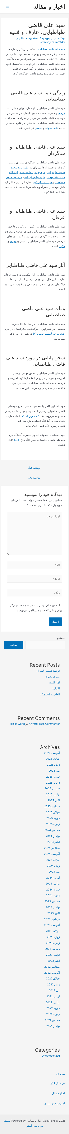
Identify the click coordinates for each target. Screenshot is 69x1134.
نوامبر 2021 (53, 1026)
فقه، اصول (52, 127)
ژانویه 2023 (53, 943)
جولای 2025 (53, 812)
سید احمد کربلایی (43, 182)
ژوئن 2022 (53, 984)
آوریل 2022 (53, 996)
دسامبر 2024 (52, 830)
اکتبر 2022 (54, 960)
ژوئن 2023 (53, 937)
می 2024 (54, 871)
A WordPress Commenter (44, 723)
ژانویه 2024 (53, 895)
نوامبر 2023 (53, 907)
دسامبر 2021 (52, 1020)
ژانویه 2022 (53, 1014)
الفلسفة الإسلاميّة (50, 694)
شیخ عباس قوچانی (34, 177)
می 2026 (54, 770)
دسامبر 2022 (52, 948)
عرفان (61, 113)
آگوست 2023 (52, 925)
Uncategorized (30, 38)
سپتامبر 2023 (52, 919)
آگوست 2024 (52, 853)
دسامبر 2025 (52, 788)
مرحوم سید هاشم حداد (32, 172)
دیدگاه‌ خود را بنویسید (53, 38)
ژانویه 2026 (53, 782)
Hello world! (17, 723)
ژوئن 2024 (53, 865)
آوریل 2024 (53, 877)
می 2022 (54, 990)
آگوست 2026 (52, 752)
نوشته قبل (34, 467)
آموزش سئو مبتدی (54, 1103)
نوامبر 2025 (53, 794)
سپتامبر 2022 (52, 966)
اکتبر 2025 (54, 800)
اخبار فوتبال (58, 1093)
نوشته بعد (34, 477)
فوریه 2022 (53, 1008)
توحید (13, 241)
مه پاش (60, 1073)
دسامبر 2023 (52, 901)
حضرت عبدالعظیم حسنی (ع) (49, 333)
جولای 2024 (53, 859)
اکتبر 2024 (53, 841)
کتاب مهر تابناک (31, 416)
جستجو (61, 637)
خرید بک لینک (57, 1083)
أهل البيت (54, 682)
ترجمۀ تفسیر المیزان (48, 670)
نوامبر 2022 (53, 954)
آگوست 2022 (52, 972)
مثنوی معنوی (52, 676)
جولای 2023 (53, 931)
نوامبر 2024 (53, 836)
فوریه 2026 (53, 776)
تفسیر (39, 127)
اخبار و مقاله (49, 6)
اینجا (16, 439)
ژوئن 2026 (53, 764)
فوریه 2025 (53, 818)
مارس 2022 (53, 1002)
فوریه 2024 (53, 889)
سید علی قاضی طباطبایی (50, 49)
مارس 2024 (53, 883)
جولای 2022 (53, 978)
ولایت (62, 246)
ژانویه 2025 (53, 824)
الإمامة (56, 688)
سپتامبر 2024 (52, 847)
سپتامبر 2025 (52, 806)
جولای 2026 (53, 758)
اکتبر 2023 (53, 913)
